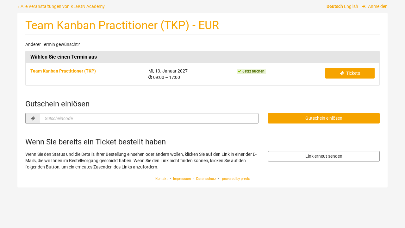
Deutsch (335, 6)
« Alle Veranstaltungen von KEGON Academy (61, 6)
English (351, 6)
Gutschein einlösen (323, 118)
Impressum (182, 179)
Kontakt (161, 179)
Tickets (352, 73)
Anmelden (377, 6)
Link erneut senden (323, 156)
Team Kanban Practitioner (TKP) (63, 70)
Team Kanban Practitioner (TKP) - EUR (122, 25)
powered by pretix (236, 179)
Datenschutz (206, 179)
